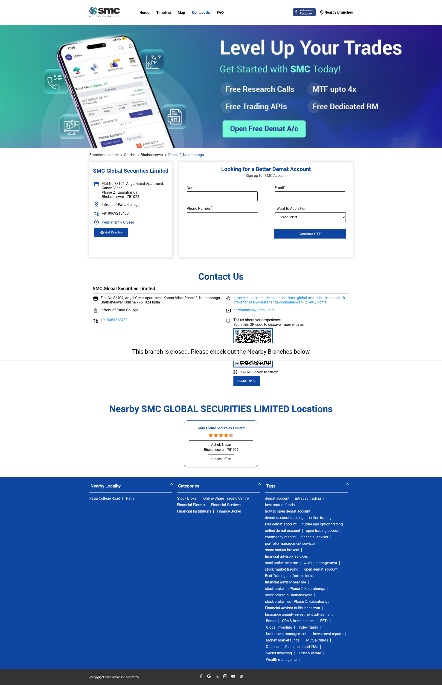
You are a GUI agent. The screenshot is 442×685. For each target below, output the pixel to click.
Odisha (129, 155)
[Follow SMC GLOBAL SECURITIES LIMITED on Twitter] (217, 676)
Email (280, 187)
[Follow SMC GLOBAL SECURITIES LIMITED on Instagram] (225, 676)
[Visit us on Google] (209, 676)
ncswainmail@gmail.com (254, 310)
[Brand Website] (241, 676)
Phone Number (199, 208)
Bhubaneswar (152, 155)
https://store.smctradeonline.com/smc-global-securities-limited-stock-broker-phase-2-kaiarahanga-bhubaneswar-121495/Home (289, 300)
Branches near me (104, 155)
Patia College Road (104, 498)
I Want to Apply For (290, 209)
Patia (130, 498)
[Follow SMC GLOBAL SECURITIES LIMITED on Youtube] (233, 676)
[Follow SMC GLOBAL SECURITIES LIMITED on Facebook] (201, 676)
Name (192, 187)
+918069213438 (115, 213)
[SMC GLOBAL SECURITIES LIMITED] (104, 12)
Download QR (246, 381)
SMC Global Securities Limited (221, 428)
